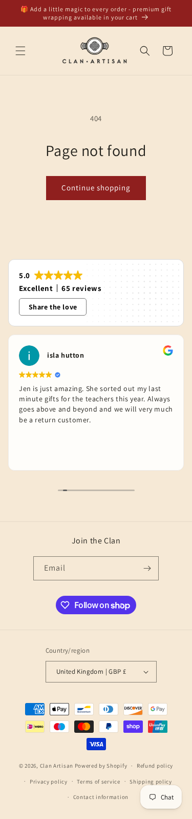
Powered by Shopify (101, 765)
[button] (20, 51)
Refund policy (155, 765)
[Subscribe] (147, 568)
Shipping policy (151, 781)
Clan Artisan (56, 765)
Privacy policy (49, 781)
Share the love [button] (53, 306)
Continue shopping (96, 187)
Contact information (101, 797)
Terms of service (98, 781)
